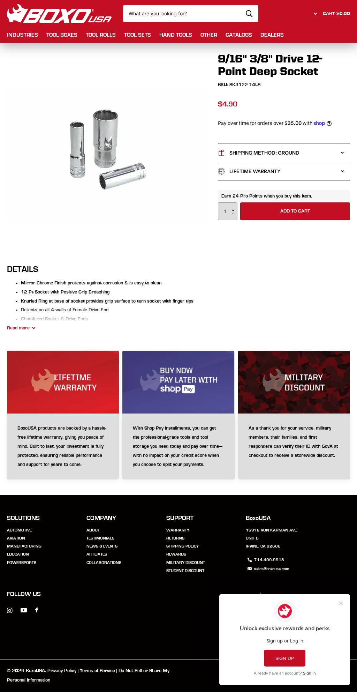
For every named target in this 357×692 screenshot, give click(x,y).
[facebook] (36, 610)
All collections (22, 35)
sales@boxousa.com (271, 569)
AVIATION (16, 538)
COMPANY (101, 518)
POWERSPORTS (21, 562)
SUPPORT (180, 518)
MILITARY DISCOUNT (185, 562)
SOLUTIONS (23, 518)
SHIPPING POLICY (182, 546)
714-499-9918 (269, 560)
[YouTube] (24, 610)
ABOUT (93, 530)
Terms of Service (97, 670)
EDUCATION (18, 554)
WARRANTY (177, 530)
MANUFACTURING (24, 546)
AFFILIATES (96, 554)
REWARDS (176, 554)
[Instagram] (9, 610)
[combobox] (191, 13)
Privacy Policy (61, 670)
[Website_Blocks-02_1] (178, 446)
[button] (235, 205)
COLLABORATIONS (103, 562)
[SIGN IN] (314, 13)
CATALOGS (239, 35)
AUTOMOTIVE (19, 530)
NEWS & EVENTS (101, 546)
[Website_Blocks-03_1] (63, 446)
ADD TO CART (295, 211)
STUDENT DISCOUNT (185, 570)
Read (18, 328)
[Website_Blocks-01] (294, 446)
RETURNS (175, 538)
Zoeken (249, 13)
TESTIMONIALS (100, 538)
